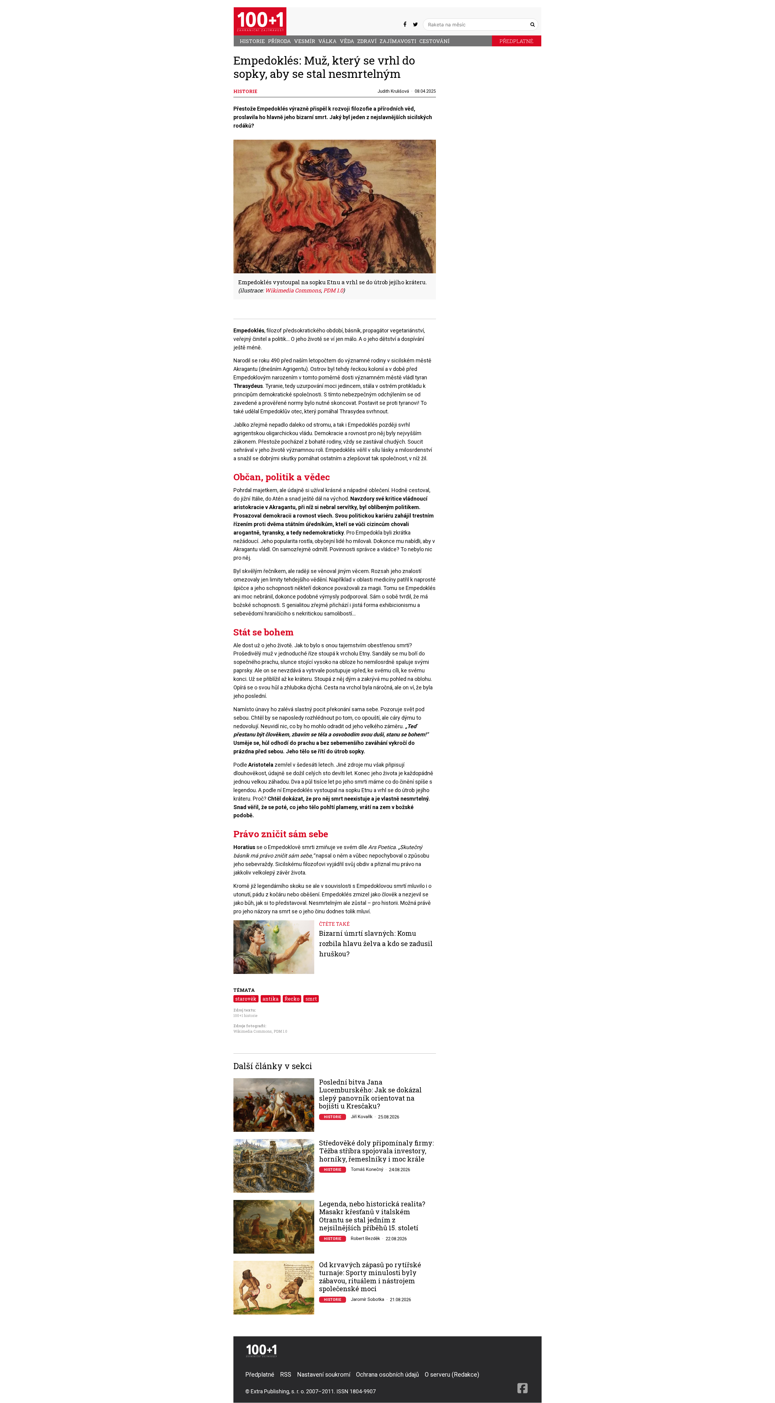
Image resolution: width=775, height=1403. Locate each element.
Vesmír (304, 41)
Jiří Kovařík (361, 1116)
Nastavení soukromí (323, 1374)
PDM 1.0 (280, 1031)
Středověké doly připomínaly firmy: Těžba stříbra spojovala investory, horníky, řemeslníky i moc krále (376, 1151)
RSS (285, 1374)
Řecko (292, 998)
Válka (327, 41)
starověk (245, 998)
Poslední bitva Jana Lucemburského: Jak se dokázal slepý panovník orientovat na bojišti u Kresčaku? (370, 1094)
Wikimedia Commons (252, 1031)
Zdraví (367, 41)
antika (270, 998)
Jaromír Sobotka (367, 1299)
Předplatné (516, 41)
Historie (252, 41)
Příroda (279, 41)
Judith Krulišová (393, 91)
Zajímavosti (398, 41)
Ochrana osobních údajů (387, 1374)
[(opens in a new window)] (404, 24)
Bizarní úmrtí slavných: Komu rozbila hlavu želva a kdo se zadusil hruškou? (376, 943)
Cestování (434, 41)
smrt (311, 998)
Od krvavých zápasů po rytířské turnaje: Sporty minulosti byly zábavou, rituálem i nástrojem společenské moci (370, 1277)
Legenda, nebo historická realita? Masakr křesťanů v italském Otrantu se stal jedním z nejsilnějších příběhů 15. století (372, 1216)
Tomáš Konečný (367, 1169)
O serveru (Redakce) (452, 1374)
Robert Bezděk (365, 1238)
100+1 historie (245, 1015)
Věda (347, 41)
